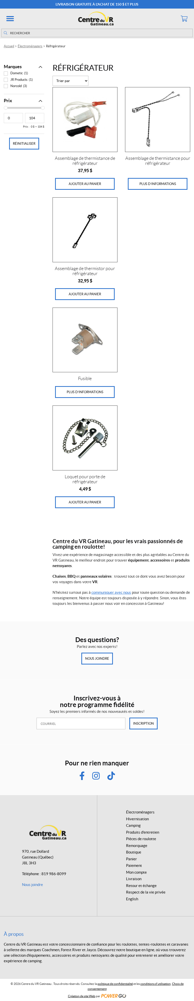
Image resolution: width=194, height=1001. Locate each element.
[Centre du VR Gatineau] (97, 18)
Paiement (134, 865)
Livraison (133, 879)
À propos (14, 934)
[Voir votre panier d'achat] (184, 19)
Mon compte (136, 872)
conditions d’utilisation (155, 983)
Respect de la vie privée (145, 892)
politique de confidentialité (115, 983)
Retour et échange (141, 885)
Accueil (9, 46)
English (132, 899)
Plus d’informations (157, 184)
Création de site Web (81, 996)
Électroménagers (30, 46)
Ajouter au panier (85, 184)
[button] (10, 19)
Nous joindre (97, 658)
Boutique (133, 852)
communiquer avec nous (111, 592)
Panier (131, 859)
